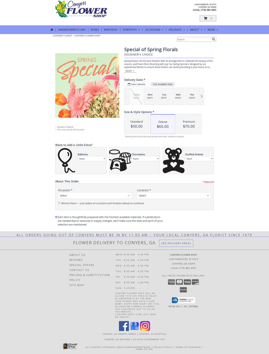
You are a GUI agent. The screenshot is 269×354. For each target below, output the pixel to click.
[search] (213, 39)
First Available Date (162, 84)
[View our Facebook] (124, 330)
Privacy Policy (163, 347)
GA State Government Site (149, 339)
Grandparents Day (72, 29)
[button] (208, 18)
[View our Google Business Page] (134, 330)
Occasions (152, 29)
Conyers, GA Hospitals (153, 334)
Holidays (175, 29)
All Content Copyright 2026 (103, 347)
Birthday (111, 29)
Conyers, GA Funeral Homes (119, 334)
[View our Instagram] (145, 330)
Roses (95, 29)
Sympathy (130, 29)
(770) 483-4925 (208, 9)
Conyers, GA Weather (117, 339)
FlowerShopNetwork (137, 347)
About (194, 29)
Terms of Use (144, 349)
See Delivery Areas (176, 243)
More (211, 29)
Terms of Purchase (188, 347)
